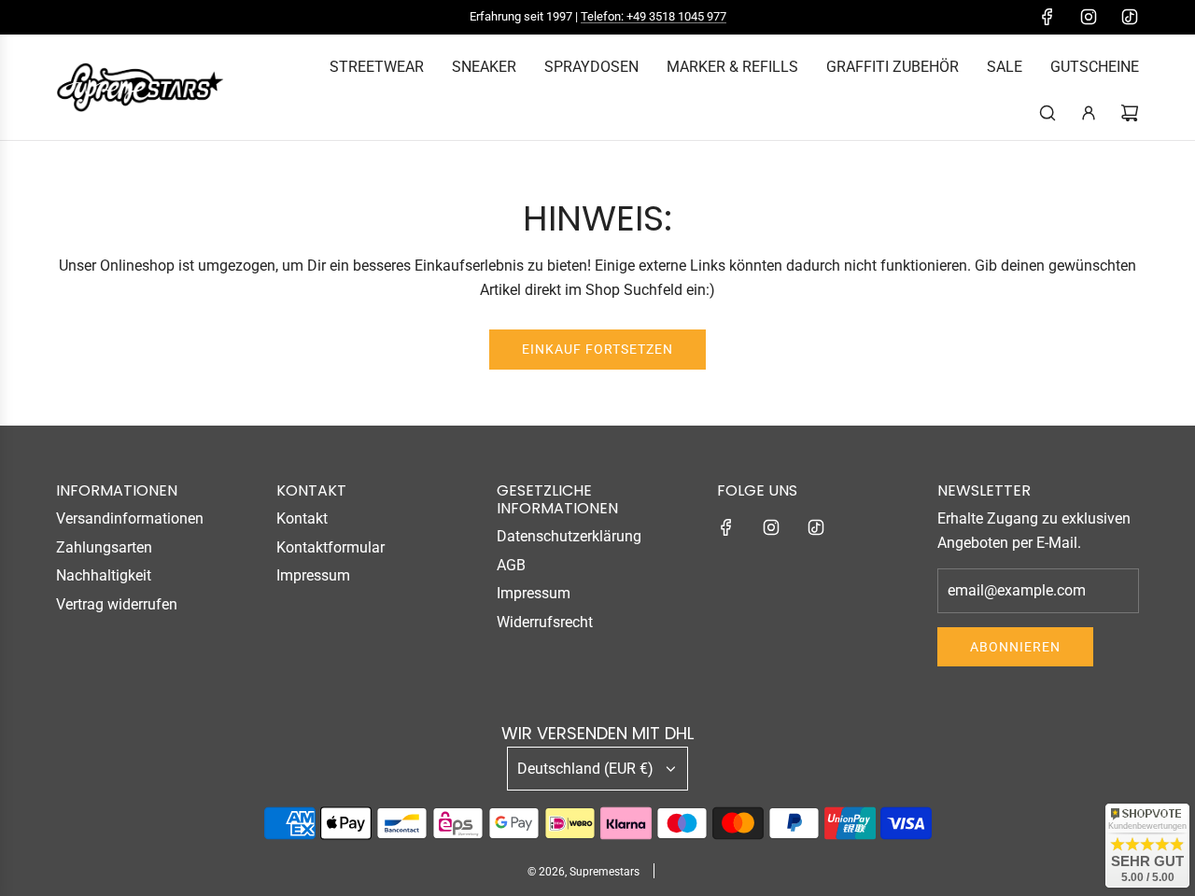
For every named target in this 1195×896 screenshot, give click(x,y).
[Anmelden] (1088, 112)
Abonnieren (1015, 646)
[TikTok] (1129, 16)
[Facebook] (1047, 16)
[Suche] (1047, 112)
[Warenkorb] (1129, 112)
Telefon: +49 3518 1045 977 (653, 16)
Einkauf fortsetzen (597, 349)
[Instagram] (1088, 16)
